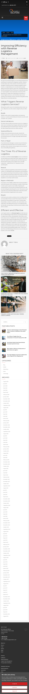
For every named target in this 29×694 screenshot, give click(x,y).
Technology (5, 373)
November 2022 (6, 464)
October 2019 (6, 527)
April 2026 (5, 390)
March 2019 (5, 542)
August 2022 (5, 468)
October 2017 (6, 579)
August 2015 (5, 616)
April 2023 (5, 457)
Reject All (14, 691)
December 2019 (6, 522)
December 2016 (6, 596)
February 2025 (6, 420)
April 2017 (5, 592)
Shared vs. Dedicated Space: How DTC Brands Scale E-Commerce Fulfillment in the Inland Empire (17, 331)
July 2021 (5, 490)
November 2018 (6, 551)
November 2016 (6, 598)
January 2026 (6, 396)
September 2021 (6, 485)
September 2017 (6, 581)
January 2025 (6, 422)
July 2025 (5, 409)
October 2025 (6, 403)
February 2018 (6, 570)
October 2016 (6, 601)
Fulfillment (3, 657)
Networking (5, 369)
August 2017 (5, 583)
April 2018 (5, 566)
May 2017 (5, 590)
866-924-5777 (13, 5)
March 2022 (5, 475)
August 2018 (5, 557)
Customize (14, 687)
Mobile (4, 367)
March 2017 (5, 594)
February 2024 (6, 446)
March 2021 (5, 496)
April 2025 (5, 416)
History (2, 648)
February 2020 (6, 520)
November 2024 (6, 427)
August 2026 (5, 381)
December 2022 (6, 462)
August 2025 (5, 407)
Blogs (2, 650)
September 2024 (6, 431)
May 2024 (5, 440)
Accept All (14, 683)
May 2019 (5, 538)
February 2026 (6, 394)
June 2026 (5, 385)
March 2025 (5, 418)
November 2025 (6, 401)
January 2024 (6, 448)
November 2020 (6, 501)
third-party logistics (16, 213)
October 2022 (6, 466)
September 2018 (6, 555)
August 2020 (5, 507)
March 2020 (5, 518)
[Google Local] (8, 2)
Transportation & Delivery (6, 662)
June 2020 (5, 512)
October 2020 (6, 503)
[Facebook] (2, 2)
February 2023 (6, 459)
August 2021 (5, 488)
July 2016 (5, 607)
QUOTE (26, 18)
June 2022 (5, 470)
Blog (25, 58)
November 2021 (6, 481)
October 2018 (6, 553)
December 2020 (6, 498)
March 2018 (5, 568)
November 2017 (6, 577)
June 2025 (5, 412)
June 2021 (5, 492)
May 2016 (5, 611)
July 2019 (5, 533)
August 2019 (5, 531)
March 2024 (5, 444)
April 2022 (5, 472)
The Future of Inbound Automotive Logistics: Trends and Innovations (13, 274)
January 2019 (6, 546)
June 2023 (5, 455)
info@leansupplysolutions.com (10, 639)
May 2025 (5, 414)
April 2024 (5, 442)
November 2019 (6, 525)
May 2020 (5, 514)
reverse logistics (14, 156)
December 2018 (6, 548)
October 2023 (6, 451)
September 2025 (6, 405)
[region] (14, 683)
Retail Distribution (4, 659)
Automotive (3, 670)
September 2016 (6, 603)
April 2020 (5, 516)
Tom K (3, 58)
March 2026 (5, 392)
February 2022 (6, 477)
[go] (25, 322)
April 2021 (5, 494)
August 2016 (5, 605)
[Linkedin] (6, 2)
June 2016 (5, 609)
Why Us (2, 645)
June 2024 (5, 438)
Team (2, 646)
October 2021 (6, 483)
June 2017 (5, 588)
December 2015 (6, 614)
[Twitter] (4, 2)
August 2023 (5, 453)
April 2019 (5, 540)
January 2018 (6, 572)
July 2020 (5, 509)
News (4, 371)
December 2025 (6, 399)
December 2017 (6, 575)
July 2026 (5, 383)
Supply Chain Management (6, 661)
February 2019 (6, 544)
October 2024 (6, 429)
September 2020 (6, 505)
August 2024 (5, 433)
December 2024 (6, 425)
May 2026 (5, 388)
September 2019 (6, 529)
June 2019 (5, 535)
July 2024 (5, 435)
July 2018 (5, 559)
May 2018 (5, 564)
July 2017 (5, 585)
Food (2, 671)
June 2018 (5, 562)
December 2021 (6, 479)
